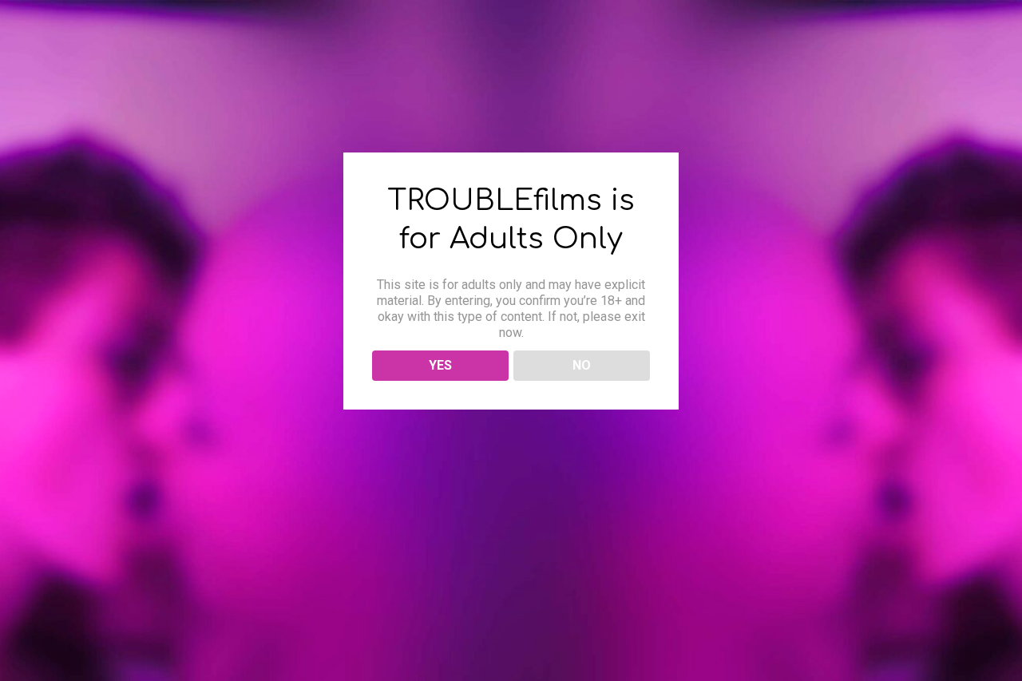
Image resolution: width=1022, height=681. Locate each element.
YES (440, 365)
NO (581, 365)
